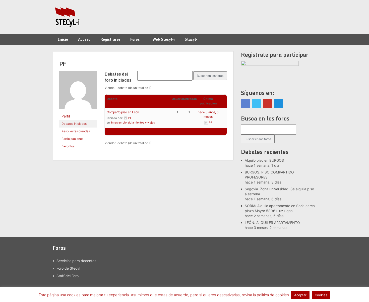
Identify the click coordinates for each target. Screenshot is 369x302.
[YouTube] (267, 103)
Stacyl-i (192, 39)
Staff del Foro (67, 276)
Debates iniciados (74, 124)
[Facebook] (245, 103)
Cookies (321, 295)
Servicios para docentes (76, 261)
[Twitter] (256, 103)
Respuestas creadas (76, 131)
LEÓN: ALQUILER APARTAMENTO (272, 222)
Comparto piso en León (123, 112)
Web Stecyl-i (164, 39)
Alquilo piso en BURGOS (264, 160)
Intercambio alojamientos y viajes (133, 122)
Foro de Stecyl (68, 268)
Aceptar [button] (300, 295)
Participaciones (72, 139)
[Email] (278, 103)
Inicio (63, 39)
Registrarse (110, 39)
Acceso (84, 39)
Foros (135, 39)
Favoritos (68, 146)
